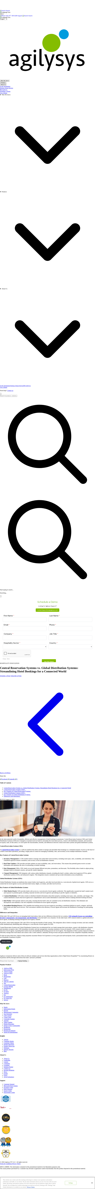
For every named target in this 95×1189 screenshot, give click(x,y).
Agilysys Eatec (8, 971)
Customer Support (9, 1084)
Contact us (10, 390)
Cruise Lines (7, 1017)
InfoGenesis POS (9, 970)
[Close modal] (0, 596)
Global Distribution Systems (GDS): (15, 793)
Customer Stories (9, 1041)
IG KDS (6, 991)
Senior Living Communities (12, 1025)
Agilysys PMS (8, 968)
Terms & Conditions (6, 1164)
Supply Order (8, 1091)
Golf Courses (8, 1015)
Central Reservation (9, 985)
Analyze (6, 993)
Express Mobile (8, 986)
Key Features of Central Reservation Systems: (17, 791)
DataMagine (7, 988)
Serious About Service (6, 88)
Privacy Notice (31, 1187)
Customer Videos (9, 1043)
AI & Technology (5, 86)
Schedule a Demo (5, 91)
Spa (5, 983)
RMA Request (8, 1089)
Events (6, 1073)
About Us (3, 84)
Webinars (6, 1048)
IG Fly (6, 990)
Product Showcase (9, 1046)
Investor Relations (9, 1070)
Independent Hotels (9, 1009)
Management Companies (11, 1012)
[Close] (92, 1183)
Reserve (6, 980)
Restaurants (7, 1029)
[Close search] (0, 394)
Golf (5, 978)
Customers (7, 1063)
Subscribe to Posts (16, 676)
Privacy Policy (16, 1164)
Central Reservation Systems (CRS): (15, 789)
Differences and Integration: (12, 796)
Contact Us (7, 1068)
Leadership (7, 1060)
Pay (5, 995)
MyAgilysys (3, 90)
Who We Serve (5, 80)
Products (3, 82)
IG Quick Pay (8, 998)
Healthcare (7, 1027)
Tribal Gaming (8, 1022)
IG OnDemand (8, 996)
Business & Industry (10, 1030)
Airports (6, 1020)
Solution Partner (8, 1067)
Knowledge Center (9, 1092)
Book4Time (7, 976)
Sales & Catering (9, 981)
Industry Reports (8, 1049)
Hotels (6, 1007)
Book (5, 975)
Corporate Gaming (9, 1019)
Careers (6, 1062)
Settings (71, 1183)
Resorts (6, 1010)
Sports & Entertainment (10, 1032)
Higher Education (9, 1024)
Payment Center (8, 1087)
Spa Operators (8, 1014)
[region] (47, 1183)
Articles (6, 1039)
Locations (6, 1065)
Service (6, 1000)
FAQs (5, 1075)
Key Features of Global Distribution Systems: (17, 794)
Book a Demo (6, 941)
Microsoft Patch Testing (11, 1086)
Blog (5, 1051)
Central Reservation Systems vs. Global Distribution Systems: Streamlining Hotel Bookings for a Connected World (37, 788)
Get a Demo (3, 93)
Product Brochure (9, 1044)
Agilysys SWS (8, 973)
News (5, 1072)
